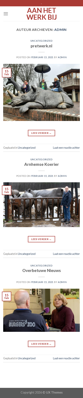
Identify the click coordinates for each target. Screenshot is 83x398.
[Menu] (5, 13)
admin (60, 29)
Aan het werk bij (41, 14)
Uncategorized (41, 40)
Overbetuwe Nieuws (41, 270)
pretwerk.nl (41, 45)
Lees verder (41, 132)
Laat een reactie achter (66, 147)
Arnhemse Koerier (41, 164)
